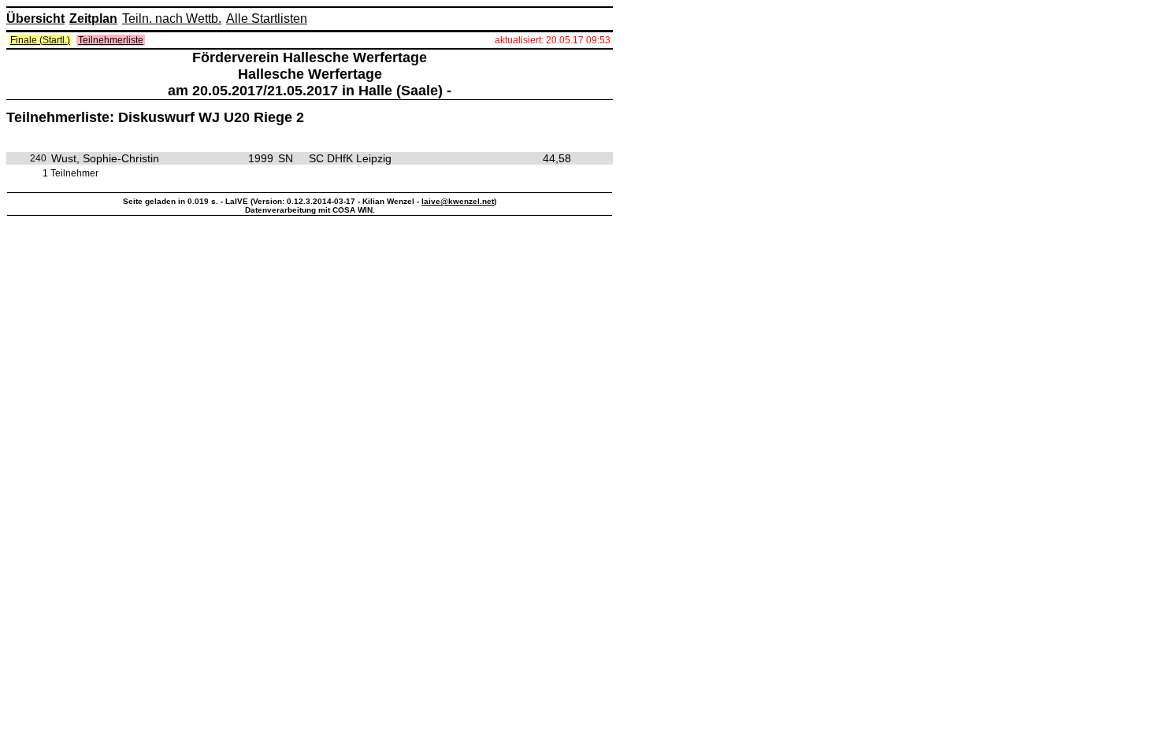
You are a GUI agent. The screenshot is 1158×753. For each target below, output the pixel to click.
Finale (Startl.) (40, 40)
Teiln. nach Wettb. (171, 18)
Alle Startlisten (266, 18)
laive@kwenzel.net (457, 201)
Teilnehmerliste (110, 40)
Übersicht (35, 18)
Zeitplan (93, 18)
